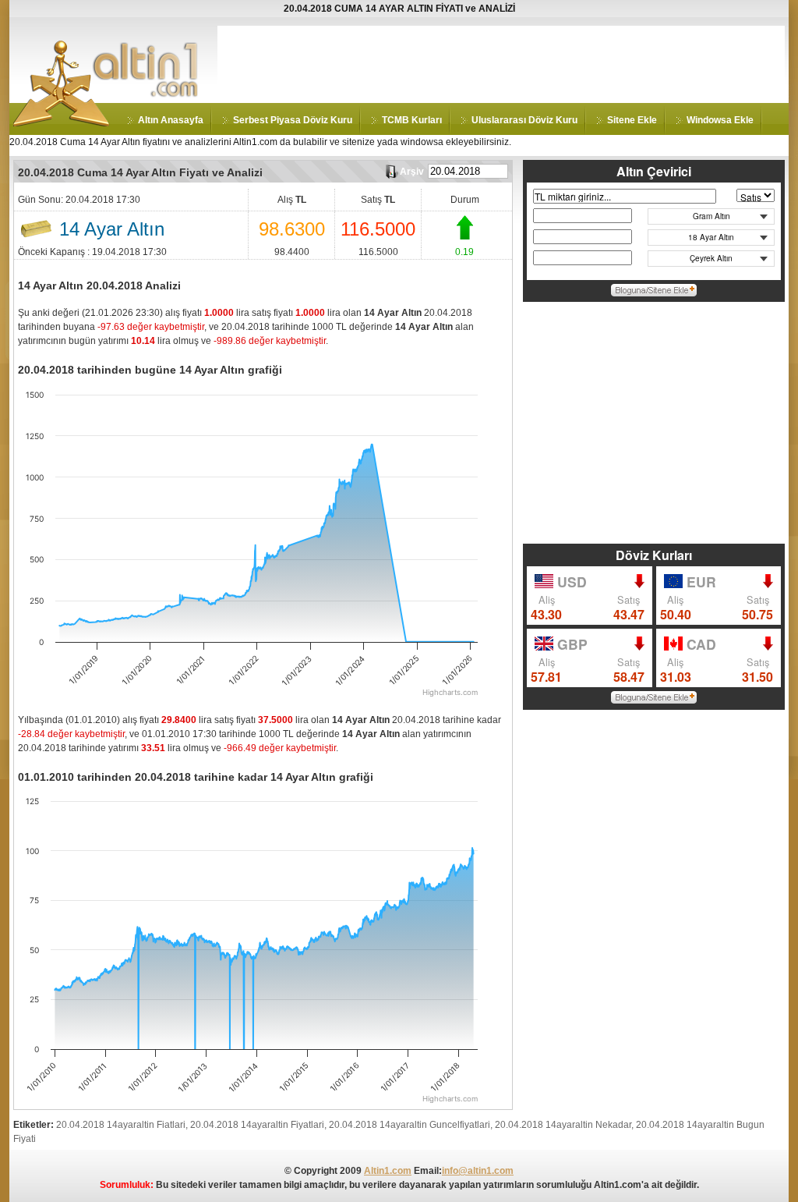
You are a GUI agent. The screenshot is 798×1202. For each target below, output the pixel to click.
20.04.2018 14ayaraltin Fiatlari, (122, 1124)
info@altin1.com (478, 1170)
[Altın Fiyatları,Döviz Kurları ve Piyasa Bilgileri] (61, 123)
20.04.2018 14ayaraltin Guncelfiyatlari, (411, 1124)
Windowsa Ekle (720, 120)
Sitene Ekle (632, 120)
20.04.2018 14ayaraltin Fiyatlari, (258, 1124)
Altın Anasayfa (170, 120)
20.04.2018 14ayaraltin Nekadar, (564, 1124)
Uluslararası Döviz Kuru (524, 120)
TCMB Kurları (412, 120)
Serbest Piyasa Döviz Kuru (292, 120)
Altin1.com (387, 1170)
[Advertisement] (501, 61)
